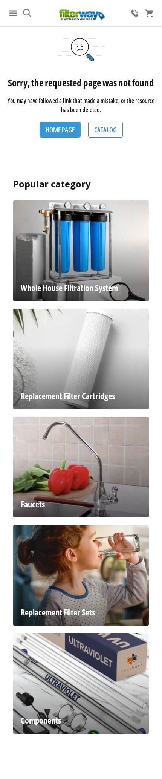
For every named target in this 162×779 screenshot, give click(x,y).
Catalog (105, 129)
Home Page (60, 129)
